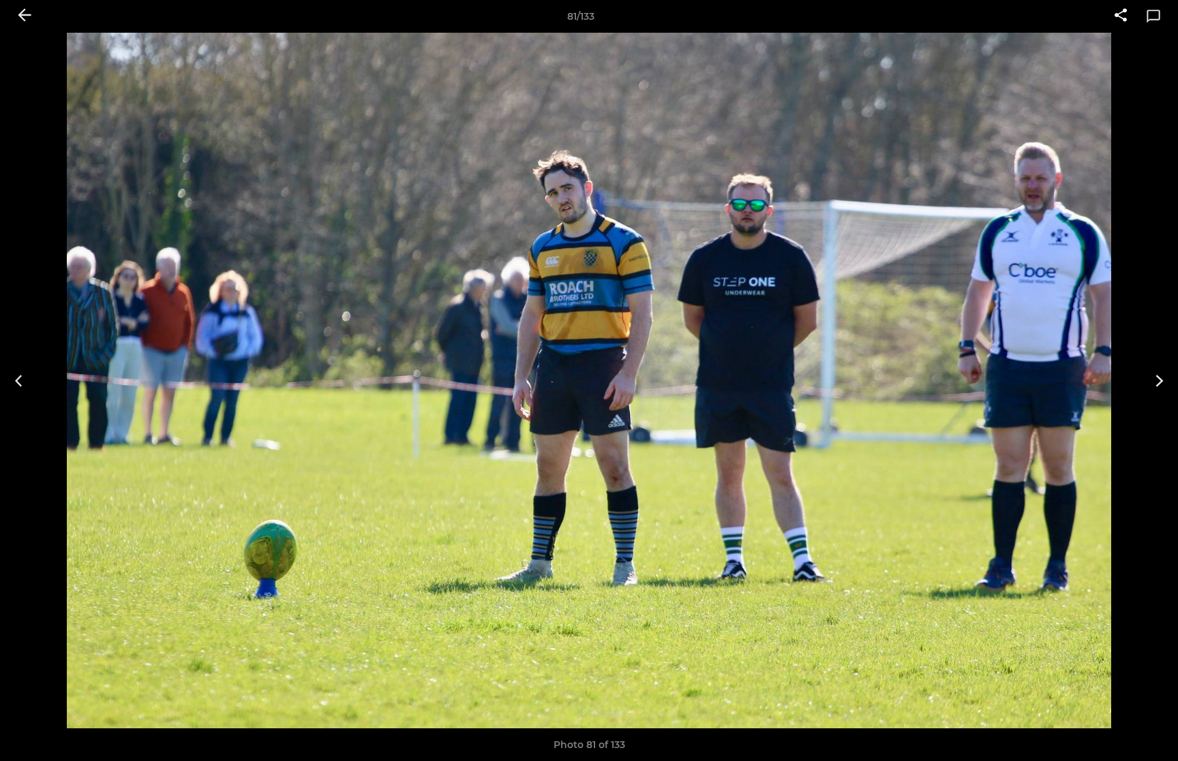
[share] (1121, 16)
